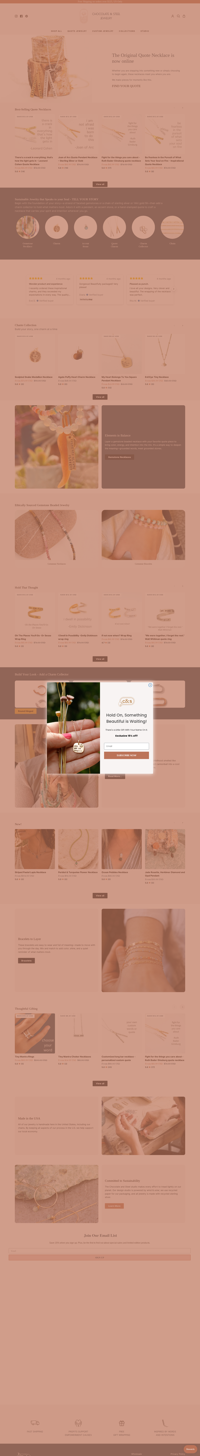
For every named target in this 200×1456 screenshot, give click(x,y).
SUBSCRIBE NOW (126, 755)
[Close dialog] (150, 685)
